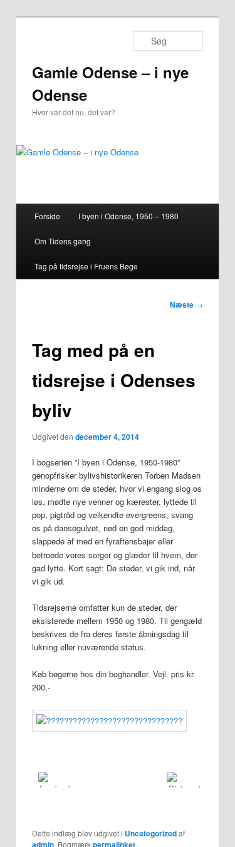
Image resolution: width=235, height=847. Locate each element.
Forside (47, 215)
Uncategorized (151, 833)
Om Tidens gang (62, 241)
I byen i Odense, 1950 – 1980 (128, 215)
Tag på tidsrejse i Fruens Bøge (86, 266)
